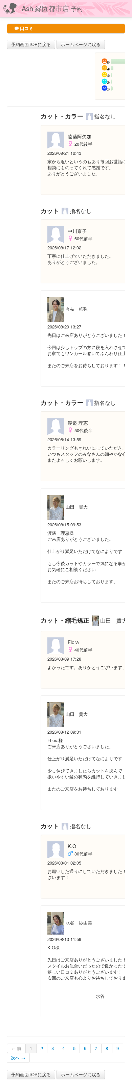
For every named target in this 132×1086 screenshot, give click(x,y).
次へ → (18, 1057)
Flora (73, 642)
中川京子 (77, 231)
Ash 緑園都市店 (52, 8)
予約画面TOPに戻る (31, 44)
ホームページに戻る (81, 44)
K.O (72, 846)
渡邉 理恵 (78, 423)
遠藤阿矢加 (79, 136)
